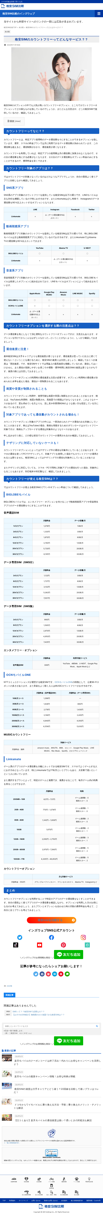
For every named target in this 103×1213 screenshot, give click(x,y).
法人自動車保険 (26, 1194)
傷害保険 (64, 1181)
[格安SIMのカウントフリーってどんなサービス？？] (54, 973)
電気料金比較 (89, 1181)
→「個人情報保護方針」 (12, 1143)
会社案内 (64, 1200)
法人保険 (76, 1194)
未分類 (9, 986)
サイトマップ (23, 1200)
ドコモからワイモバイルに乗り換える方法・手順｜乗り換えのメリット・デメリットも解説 (57, 1106)
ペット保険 (76, 1181)
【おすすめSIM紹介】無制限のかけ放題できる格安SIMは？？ (39, 1014)
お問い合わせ (35, 1200)
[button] (51, 1153)
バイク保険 (51, 1181)
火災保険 (38, 1181)
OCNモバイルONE (63, 682)
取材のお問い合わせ (51, 1200)
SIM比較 (51, 1188)
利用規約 (12, 1200)
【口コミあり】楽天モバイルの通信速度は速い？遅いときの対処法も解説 (53, 1120)
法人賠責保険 (64, 1194)
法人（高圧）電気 (51, 1194)
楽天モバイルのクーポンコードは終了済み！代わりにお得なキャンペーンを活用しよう (57, 1062)
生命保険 (26, 1181)
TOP (4, 1200)
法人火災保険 (39, 1194)
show (17, 121)
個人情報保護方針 (77, 1200)
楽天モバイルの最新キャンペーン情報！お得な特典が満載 (44, 1076)
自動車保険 (14, 1181)
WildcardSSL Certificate (51, 1157)
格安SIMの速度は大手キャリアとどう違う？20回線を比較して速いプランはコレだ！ (56, 1091)
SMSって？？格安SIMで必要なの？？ (29, 1011)
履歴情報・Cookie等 (93, 1200)
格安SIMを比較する (50, 920)
